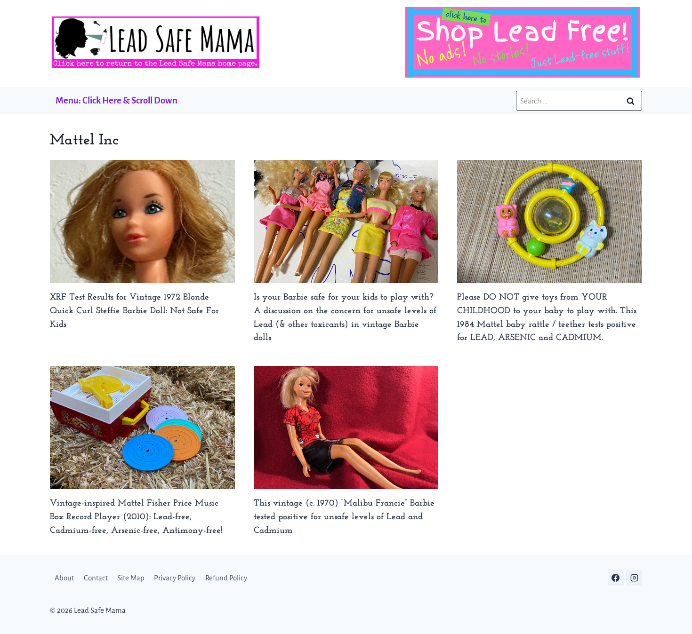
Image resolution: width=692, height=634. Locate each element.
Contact (96, 578)
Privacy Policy (174, 578)
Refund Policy (226, 578)
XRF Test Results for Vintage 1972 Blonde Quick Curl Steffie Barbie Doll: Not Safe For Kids (134, 311)
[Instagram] (634, 578)
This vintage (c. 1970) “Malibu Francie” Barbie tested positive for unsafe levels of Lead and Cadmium (344, 517)
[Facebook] (616, 578)
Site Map (131, 578)
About (64, 578)
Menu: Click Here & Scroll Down (116, 100)
